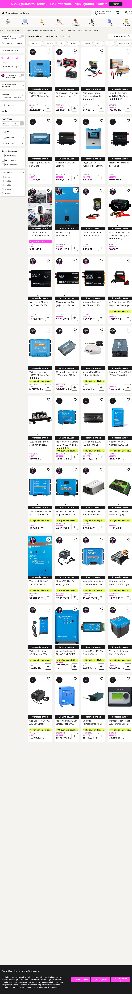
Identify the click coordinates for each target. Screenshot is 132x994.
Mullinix (87, 43)
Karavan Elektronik (68, 30)
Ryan (110, 43)
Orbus (98, 43)
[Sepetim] (117, 12)
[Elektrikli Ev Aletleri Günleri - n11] (66, 4)
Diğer (61, 43)
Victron (50, 43)
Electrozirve (35, 43)
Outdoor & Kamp (31, 30)
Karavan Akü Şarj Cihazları (88, 30)
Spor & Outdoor (16, 30)
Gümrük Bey (123, 43)
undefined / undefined (14, 43)
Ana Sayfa (4, 30)
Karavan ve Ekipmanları (49, 30)
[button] (37, 86)
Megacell (73, 43)
